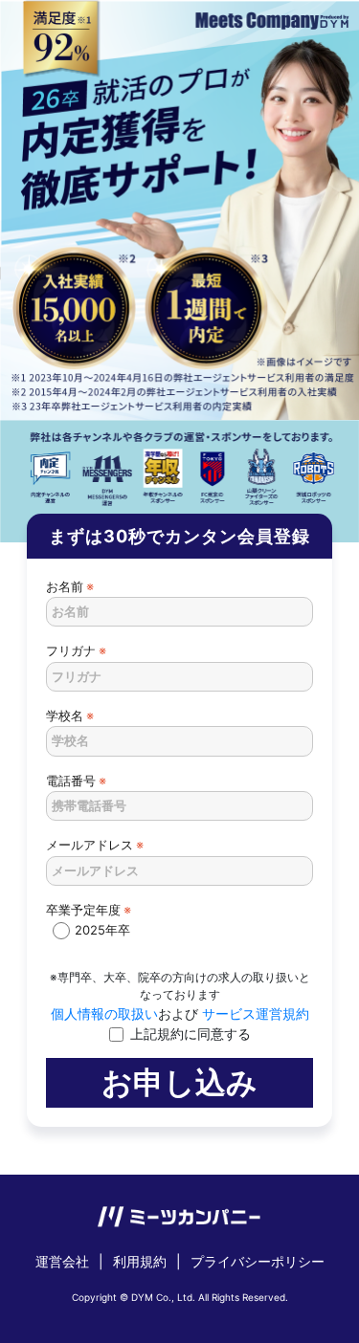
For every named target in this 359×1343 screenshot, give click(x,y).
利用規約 (140, 1261)
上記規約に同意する (190, 1033)
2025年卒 (102, 929)
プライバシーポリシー (258, 1261)
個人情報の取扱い (104, 1013)
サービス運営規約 (253, 1013)
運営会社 (62, 1261)
